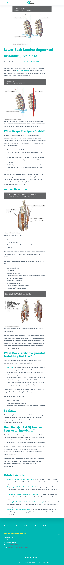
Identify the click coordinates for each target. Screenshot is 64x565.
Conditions (7, 526)
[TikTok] (38, 557)
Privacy (27, 562)
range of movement (23, 70)
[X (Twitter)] (27, 557)
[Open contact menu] (58, 534)
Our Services (17, 526)
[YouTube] (33, 557)
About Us (37, 526)
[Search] (7, 3)
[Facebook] (30, 557)
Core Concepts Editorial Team (32, 62)
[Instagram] (36, 557)
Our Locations (28, 526)
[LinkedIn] (25, 557)
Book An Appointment (49, 526)
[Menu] (4, 2)
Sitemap (18, 562)
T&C (23, 562)
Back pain (10, 367)
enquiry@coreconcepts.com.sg (18, 547)
